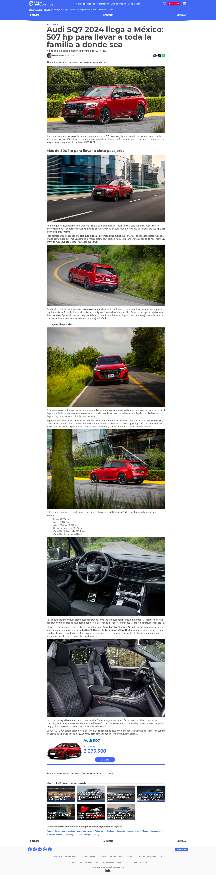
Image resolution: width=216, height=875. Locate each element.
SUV (106, 62)
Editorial (39, 10)
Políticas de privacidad (108, 856)
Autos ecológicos (84, 831)
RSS (160, 856)
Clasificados (103, 3)
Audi (52, 62)
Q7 (100, 62)
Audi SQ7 (92, 740)
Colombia (88, 862)
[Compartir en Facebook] (155, 55)
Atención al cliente (71, 856)
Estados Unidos (108, 862)
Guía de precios (118, 3)
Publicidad (130, 856)
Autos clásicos (68, 831)
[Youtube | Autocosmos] (40, 849)
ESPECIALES (108, 14)
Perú (126, 862)
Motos (145, 831)
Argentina (72, 862)
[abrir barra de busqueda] (164, 3)
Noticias (91, 3)
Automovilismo (53, 831)
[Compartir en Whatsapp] (163, 55)
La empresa (58, 856)
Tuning (96, 834)
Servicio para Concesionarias (146, 856)
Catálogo (80, 3)
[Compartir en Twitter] (159, 55)
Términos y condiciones (89, 856)
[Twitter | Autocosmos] (35, 849)
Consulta (105, 759)
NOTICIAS (34, 14)
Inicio (31, 10)
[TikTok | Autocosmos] (50, 849)
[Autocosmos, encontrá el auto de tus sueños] (41, 3)
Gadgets (110, 831)
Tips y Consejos (84, 834)
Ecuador (97, 862)
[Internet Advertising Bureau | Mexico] (108, 871)
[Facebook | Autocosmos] (30, 849)
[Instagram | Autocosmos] (45, 849)
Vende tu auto (174, 4)
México (119, 862)
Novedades (52, 24)
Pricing (120, 856)
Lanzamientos (133, 831)
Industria (73, 62)
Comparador (134, 3)
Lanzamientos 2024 (88, 62)
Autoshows (99, 831)
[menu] (184, 4)
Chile (80, 862)
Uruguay (134, 862)
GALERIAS (181, 14)
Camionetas (62, 62)
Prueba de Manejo (54, 834)
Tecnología (69, 834)
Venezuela (143, 862)
